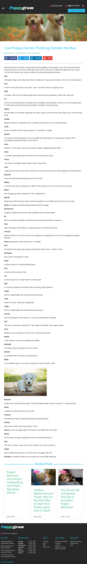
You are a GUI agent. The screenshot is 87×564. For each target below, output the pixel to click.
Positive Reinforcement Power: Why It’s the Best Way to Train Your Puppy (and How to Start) (43, 500)
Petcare (37, 53)
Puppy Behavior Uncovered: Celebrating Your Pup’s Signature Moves (15, 482)
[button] (3, 8)
